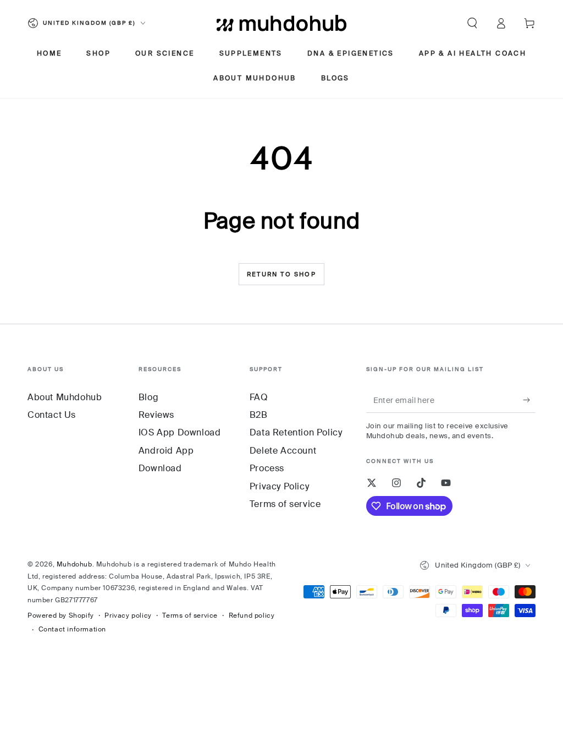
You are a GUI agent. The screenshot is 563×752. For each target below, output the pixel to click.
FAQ (259, 397)
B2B (259, 415)
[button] (472, 23)
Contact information (72, 629)
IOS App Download (180, 432)
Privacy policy (127, 615)
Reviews (156, 415)
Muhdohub (74, 564)
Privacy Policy (279, 486)
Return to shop (281, 274)
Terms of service (285, 504)
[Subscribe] (529, 400)
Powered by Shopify (60, 615)
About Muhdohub (64, 397)
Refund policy (252, 615)
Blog (148, 397)
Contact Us (51, 415)
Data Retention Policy (296, 432)
